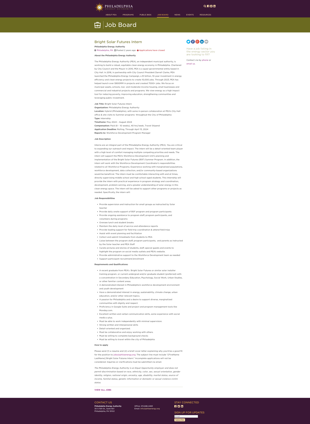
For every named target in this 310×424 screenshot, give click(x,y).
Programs (128, 15)
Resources (205, 15)
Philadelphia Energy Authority (113, 7)
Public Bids (145, 15)
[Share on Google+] (197, 43)
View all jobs (102, 390)
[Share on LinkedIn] (202, 43)
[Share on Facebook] (193, 43)
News (177, 15)
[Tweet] (188, 43)
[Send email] (206, 43)
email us (190, 64)
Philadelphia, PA (105, 50)
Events (190, 15)
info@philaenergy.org (150, 409)
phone (205, 60)
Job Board (162, 15)
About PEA (111, 15)
